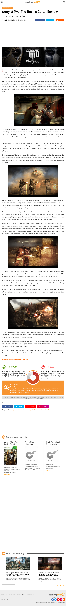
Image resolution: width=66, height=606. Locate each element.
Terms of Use (4, 594)
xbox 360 (47, 410)
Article (4, 8)
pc (29, 410)
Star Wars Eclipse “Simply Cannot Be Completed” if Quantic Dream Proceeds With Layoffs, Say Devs (49, 574)
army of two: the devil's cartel (19, 410)
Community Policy (30, 594)
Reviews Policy (20, 594)
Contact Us (3, 597)
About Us (10, 597)
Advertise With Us (5, 599)
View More (7, 474)
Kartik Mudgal (11, 20)
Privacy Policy (12, 594)
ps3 (32, 410)
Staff (15, 597)
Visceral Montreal (39, 410)
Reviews (9, 8)
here (60, 397)
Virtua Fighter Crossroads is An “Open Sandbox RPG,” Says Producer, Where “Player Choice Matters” (17, 574)
